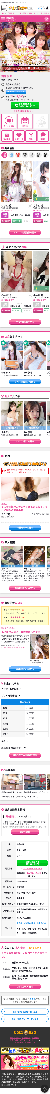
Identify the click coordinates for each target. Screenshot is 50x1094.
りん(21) (28, 432)
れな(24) (28, 372)
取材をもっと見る (25, 527)
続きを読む (25, 832)
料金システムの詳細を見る (25, 755)
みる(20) (6, 295)
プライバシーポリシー (18, 1040)
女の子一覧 (19, 139)
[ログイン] (47, 8)
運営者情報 (26, 1038)
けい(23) (6, 205)
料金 (31, 139)
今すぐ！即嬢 (9, 126)
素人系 (19, 923)
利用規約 (35, 1038)
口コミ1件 (16, 221)
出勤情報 (25, 126)
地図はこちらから (17, 91)
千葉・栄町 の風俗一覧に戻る (25, 1011)
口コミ (43, 139)
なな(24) (38, 205)
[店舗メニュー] (3, 18)
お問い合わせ (30, 1042)
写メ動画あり (6, 221)
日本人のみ (41, 923)
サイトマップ (15, 1038)
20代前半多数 (30, 923)
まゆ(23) (5, 432)
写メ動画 (6, 139)
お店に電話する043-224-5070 (32, 862)
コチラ (32, 999)
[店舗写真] (12, 782)
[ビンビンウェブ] (2, 13)
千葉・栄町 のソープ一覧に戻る (25, 1019)
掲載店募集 (19, 1042)
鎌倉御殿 (10, 17)
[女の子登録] (30, 206)
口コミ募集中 (16, 310)
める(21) (38, 295)
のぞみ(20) (6, 372)
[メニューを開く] (4, 7)
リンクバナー (33, 1040)
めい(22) (4, 568)
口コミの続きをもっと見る (11, 647)
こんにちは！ (41, 7)
